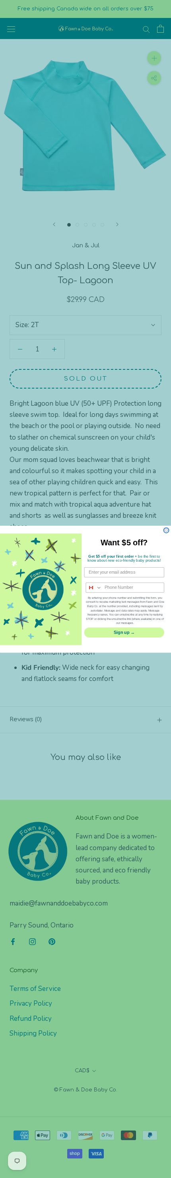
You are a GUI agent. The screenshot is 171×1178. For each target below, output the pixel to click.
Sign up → (124, 632)
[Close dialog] (166, 530)
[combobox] (94, 587)
